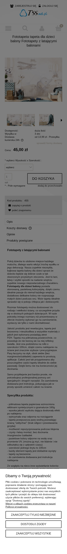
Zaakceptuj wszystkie (33, 533)
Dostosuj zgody (33, 524)
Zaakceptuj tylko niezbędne (33, 514)
